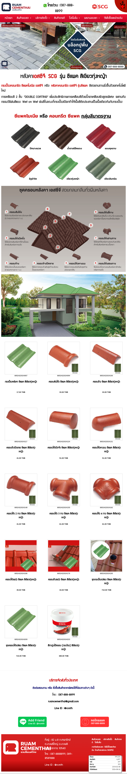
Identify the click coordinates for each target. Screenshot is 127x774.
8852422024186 (21, 573)
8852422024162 (106, 507)
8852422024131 (106, 442)
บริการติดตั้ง (41, 18)
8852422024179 (63, 573)
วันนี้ (91, 762)
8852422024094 (63, 376)
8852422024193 (106, 573)
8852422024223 (63, 639)
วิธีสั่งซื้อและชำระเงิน (113, 18)
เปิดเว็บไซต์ (92, 767)
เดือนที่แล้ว (92, 759)
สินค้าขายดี (59, 18)
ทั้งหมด (91, 757)
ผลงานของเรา (91, 18)
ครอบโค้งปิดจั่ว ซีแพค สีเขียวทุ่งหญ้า (64, 448)
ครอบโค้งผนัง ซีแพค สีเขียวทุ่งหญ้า (20, 580)
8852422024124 (63, 442)
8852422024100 (106, 376)
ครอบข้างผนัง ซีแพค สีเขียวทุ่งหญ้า (63, 580)
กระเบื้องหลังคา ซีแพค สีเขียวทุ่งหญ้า (21, 382)
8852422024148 (21, 507)
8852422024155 (63, 507)
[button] (9, 45)
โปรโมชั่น (73, 18)
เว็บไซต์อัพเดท (93, 769)
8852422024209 (21, 639)
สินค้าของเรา (23, 18)
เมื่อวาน (92, 764)
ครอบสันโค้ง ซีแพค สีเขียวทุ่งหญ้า (64, 382)
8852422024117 (21, 442)
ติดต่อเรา (63, 26)
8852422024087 (21, 376)
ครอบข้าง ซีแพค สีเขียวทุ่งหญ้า (106, 382)
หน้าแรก (8, 18)
